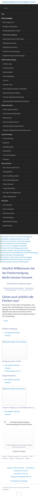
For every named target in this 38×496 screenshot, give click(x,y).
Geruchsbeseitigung (9, 155)
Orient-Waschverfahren (10, 109)
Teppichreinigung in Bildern (11, 93)
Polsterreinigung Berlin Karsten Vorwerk (13, 288)
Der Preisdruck (7, 205)
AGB (31, 456)
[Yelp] (23, 231)
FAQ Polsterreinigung (10, 35)
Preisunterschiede (8, 213)
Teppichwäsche (7, 225)
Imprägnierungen (8, 147)
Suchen (34, 8)
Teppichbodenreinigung (8, 60)
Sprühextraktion (8, 72)
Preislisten (4, 201)
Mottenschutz (7, 118)
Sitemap (4, 456)
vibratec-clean (7, 64)
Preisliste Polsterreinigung (11, 51)
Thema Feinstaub (8, 184)
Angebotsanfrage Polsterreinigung (13, 55)
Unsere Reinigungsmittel (10, 180)
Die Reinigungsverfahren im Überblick (15, 89)
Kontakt (27, 458)
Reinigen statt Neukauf (10, 26)
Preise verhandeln (8, 209)
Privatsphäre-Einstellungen (19, 481)
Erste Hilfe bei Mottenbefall (12, 113)
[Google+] (14, 231)
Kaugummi (6, 143)
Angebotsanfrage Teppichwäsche (13, 126)
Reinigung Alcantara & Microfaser (13, 39)
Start (2, 14)
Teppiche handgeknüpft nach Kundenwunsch (17, 130)
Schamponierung (8, 68)
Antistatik (6, 159)
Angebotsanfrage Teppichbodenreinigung (16, 101)
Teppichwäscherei (7, 105)
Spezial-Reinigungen (9, 196)
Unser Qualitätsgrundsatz (11, 176)
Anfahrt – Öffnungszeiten (17, 458)
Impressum (25, 456)
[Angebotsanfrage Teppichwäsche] (14, 396)
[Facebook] (19, 231)
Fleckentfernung (8, 138)
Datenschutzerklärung (14, 456)
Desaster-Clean (8, 84)
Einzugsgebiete (7, 172)
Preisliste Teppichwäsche (11, 122)
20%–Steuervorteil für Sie (11, 167)
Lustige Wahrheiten (9, 188)
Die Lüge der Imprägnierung (11, 192)
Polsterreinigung (6, 18)
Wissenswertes (6, 163)
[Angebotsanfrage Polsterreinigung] (14, 349)
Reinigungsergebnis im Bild (11, 31)
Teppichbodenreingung (10, 221)
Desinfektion (7, 151)
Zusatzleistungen (6, 134)
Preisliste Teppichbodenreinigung (13, 97)
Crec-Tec (5, 80)
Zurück (6, 321)
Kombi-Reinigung (8, 76)
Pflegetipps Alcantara (9, 43)
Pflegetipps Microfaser (10, 47)
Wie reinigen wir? (8, 22)
